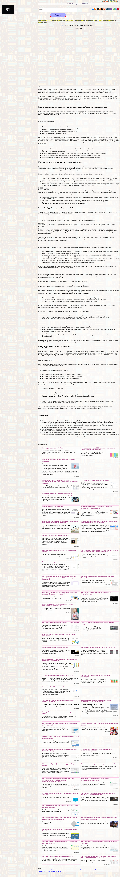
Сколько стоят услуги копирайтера (53, 562)
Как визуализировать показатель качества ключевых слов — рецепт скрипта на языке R (98, 857)
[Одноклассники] (95, 9)
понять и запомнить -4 (89, 870)
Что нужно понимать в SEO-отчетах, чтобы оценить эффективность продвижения (98, 448)
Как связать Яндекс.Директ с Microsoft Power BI (57, 856)
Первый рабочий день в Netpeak (53, 506)
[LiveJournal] (107, 9)
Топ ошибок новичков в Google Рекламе (55, 647)
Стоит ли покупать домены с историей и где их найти (98, 764)
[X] (98, 9)
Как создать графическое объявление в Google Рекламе (60, 622)
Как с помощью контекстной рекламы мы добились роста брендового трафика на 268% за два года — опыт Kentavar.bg (60, 578)
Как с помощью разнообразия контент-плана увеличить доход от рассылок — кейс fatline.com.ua (99, 550)
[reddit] (104, 9)
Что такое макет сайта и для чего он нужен (95, 480)
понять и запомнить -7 (54, 871)
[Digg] (102, 9)
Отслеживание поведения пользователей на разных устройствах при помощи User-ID (59, 818)
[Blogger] (100, 9)
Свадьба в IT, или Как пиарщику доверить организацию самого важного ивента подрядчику (60, 522)
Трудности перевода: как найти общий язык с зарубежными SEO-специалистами (96, 700)
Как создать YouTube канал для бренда (55, 687)
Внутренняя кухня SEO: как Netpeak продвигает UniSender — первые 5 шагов (96, 507)
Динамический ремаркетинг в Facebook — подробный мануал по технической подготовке (99, 522)
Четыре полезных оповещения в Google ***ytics (57, 675)
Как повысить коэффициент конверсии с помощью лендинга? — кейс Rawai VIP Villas (98, 794)
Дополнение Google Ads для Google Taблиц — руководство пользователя (96, 779)
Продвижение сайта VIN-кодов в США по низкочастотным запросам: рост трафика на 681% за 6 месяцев (60, 482)
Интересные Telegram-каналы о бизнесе (55, 535)
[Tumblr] (109, 9)
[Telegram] (116, 9)
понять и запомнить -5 (104, 870)
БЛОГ (69, 4)
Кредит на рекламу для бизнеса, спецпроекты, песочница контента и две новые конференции (57, 494)
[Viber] (111, 9)
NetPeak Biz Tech (111, 1)
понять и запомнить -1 (45, 870)
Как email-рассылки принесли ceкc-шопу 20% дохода (98, 647)
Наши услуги (76, 4)
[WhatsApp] (114, 9)
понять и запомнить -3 (74, 870)
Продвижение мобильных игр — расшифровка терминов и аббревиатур (96, 750)
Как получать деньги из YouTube (52, 448)
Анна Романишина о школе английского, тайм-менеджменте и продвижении (57, 605)
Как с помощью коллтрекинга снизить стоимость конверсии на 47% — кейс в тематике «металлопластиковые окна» (58, 780)
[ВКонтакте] (93, 9)
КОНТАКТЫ (85, 4)
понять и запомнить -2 (59, 870)
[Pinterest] (118, 9)
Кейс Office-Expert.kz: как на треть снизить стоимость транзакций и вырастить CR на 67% (59, 593)
